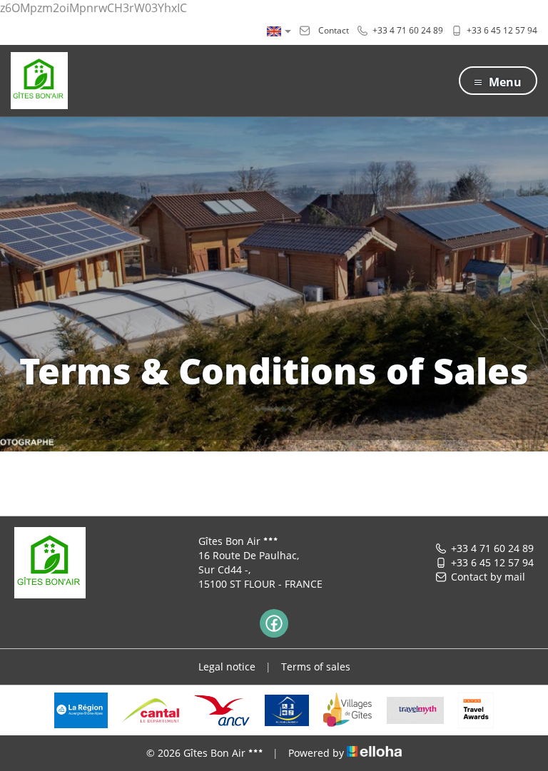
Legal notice (226, 666)
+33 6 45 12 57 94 (492, 562)
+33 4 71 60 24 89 (492, 548)
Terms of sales (315, 666)
